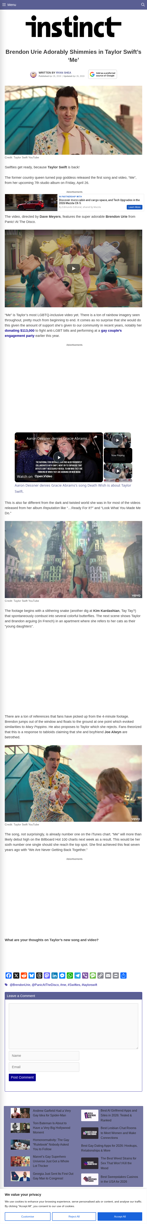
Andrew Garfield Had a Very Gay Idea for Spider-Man (52, 1113)
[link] (21, 438)
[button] (73, 268)
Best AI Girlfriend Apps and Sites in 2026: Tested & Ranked (119, 1115)
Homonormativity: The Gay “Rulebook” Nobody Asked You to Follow (51, 1144)
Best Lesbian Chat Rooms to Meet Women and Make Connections (118, 1132)
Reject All (74, 1216)
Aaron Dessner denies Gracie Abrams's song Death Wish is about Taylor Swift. (58, 438)
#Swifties (74, 984)
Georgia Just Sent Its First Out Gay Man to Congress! (53, 1176)
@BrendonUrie (20, 984)
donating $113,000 (19, 330)
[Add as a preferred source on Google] (102, 74)
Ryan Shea (63, 72)
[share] (95, 436)
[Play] (118, 471)
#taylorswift (89, 984)
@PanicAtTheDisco (45, 984)
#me (63, 984)
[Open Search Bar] (143, 5)
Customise (27, 1216)
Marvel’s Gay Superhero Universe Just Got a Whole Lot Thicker (51, 1161)
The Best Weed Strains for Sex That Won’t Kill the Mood (118, 1163)
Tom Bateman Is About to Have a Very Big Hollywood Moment (51, 1128)
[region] (73, 1206)
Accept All (120, 1216)
